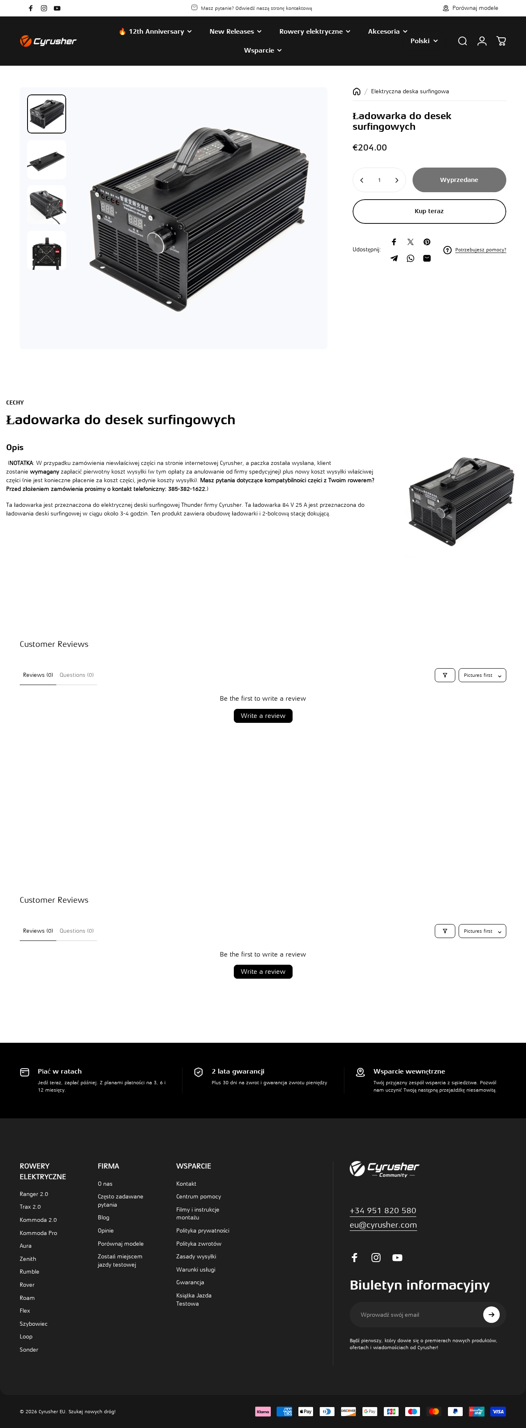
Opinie (106, 1231)
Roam (27, 1298)
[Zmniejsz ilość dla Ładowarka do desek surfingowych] (361, 180)
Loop (26, 1337)
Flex (25, 1311)
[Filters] (445, 675)
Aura (26, 1246)
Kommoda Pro (38, 1233)
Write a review (263, 716)
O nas (105, 1184)
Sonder (29, 1350)
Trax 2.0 (30, 1207)
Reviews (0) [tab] (38, 675)
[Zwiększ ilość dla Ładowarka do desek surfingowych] (397, 180)
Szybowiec (34, 1324)
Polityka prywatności (202, 1231)
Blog (103, 1217)
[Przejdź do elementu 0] (46, 113)
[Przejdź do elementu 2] (46, 159)
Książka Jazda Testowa (194, 1299)
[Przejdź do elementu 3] (46, 204)
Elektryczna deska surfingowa (410, 91)
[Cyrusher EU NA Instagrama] (44, 8)
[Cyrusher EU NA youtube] (57, 8)
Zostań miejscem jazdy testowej (120, 1260)
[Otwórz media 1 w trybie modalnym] (196, 218)
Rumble (29, 1272)
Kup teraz (429, 211)
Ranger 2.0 (34, 1194)
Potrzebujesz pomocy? (480, 250)
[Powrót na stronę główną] (357, 91)
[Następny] (298, 231)
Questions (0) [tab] (77, 675)
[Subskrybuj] (491, 1314)
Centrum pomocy (198, 1196)
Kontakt (186, 1184)
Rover (27, 1285)
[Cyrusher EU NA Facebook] (31, 8)
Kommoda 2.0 (38, 1220)
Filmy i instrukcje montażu (197, 1214)
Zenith (28, 1259)
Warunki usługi (195, 1270)
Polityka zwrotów (198, 1244)
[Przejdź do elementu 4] (46, 250)
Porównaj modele (121, 1244)
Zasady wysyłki (196, 1256)
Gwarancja (190, 1282)
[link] (383, 1225)
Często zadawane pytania (120, 1200)
